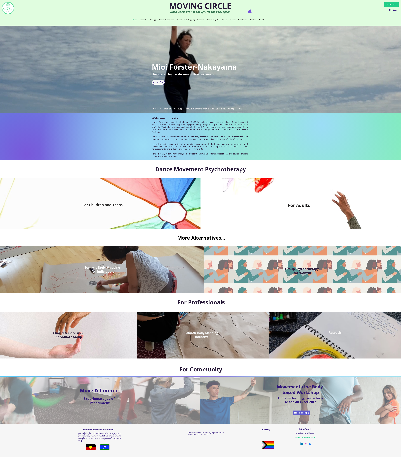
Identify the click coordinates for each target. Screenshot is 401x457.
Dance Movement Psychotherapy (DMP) (177, 122)
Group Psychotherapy (302, 269)
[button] (250, 11)
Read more (239, 139)
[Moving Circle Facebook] (397, 222)
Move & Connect (100, 390)
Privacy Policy (311, 437)
